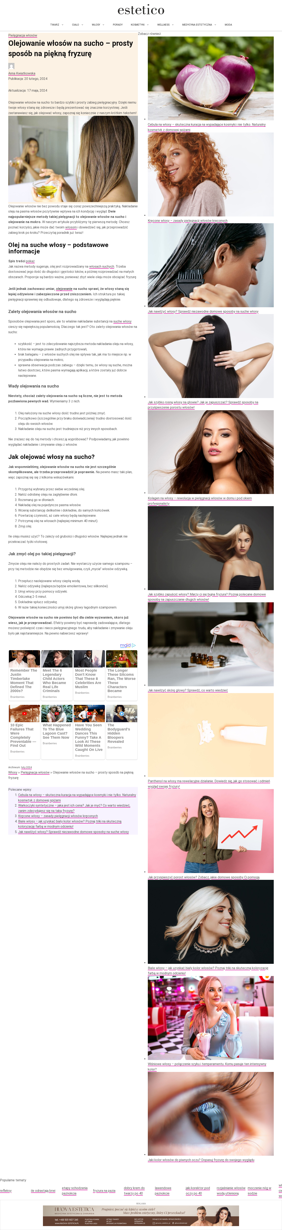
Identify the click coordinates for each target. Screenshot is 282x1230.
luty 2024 (26, 767)
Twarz (54, 24)
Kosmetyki (138, 24)
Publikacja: (27, 79)
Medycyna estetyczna (197, 24)
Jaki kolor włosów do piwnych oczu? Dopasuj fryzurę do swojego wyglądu (201, 1160)
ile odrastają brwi (43, 1191)
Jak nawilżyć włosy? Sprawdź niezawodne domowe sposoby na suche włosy (73, 832)
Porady (118, 24)
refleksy (6, 1191)
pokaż (30, 261)
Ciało (75, 24)
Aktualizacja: (27, 90)
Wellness (163, 24)
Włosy (96, 24)
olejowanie (64, 289)
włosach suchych (101, 266)
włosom (71, 227)
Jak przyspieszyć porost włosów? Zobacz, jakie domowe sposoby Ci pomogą (203, 877)
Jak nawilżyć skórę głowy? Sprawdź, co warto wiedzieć (188, 690)
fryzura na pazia (104, 1191)
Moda (228, 24)
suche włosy (122, 321)
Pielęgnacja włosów (22, 35)
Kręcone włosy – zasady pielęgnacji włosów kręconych (58, 816)
